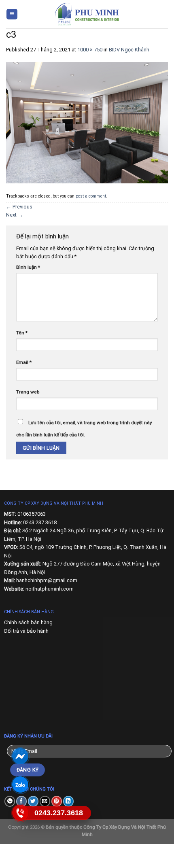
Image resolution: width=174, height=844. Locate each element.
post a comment (91, 196)
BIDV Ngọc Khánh (129, 50)
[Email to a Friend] (45, 801)
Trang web (27, 392)
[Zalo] (20, 784)
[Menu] (11, 14)
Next (14, 215)
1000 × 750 (89, 50)
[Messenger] (20, 756)
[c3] (87, 122)
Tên (22, 333)
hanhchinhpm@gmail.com (46, 580)
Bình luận (28, 267)
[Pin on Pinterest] (56, 801)
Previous (19, 207)
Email (24, 362)
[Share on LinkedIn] (68, 801)
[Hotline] (20, 813)
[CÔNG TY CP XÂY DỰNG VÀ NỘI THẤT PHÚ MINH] (87, 14)
